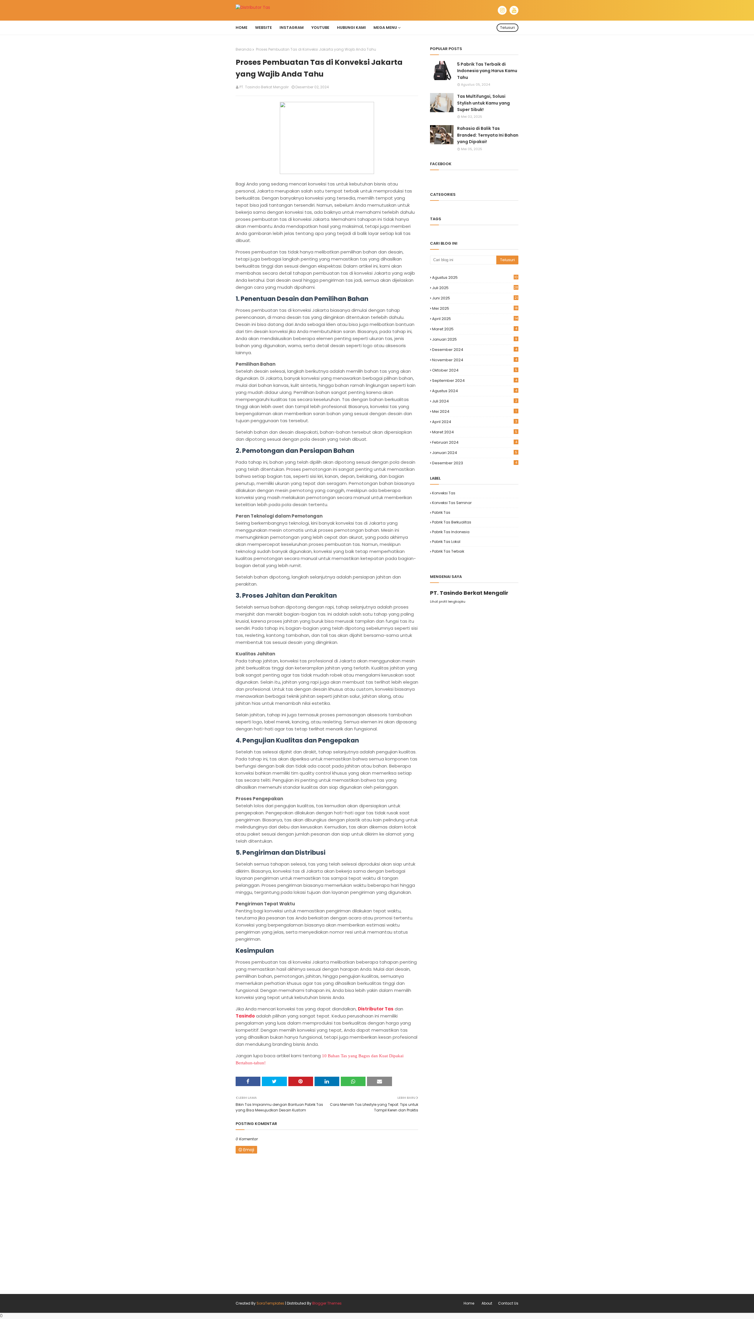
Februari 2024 (474, 442)
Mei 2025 (475, 308)
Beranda (244, 49)
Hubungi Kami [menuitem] (351, 27)
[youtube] (514, 10)
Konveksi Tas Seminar (452, 502)
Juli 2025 (475, 288)
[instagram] (502, 10)
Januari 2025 (474, 339)
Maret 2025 (474, 329)
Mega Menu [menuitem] (385, 27)
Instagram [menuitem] (292, 27)
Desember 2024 (474, 349)
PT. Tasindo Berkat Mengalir (264, 87)
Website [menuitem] (263, 27)
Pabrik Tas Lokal (446, 541)
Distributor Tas (375, 1009)
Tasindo (245, 1016)
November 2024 (474, 360)
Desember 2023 (474, 463)
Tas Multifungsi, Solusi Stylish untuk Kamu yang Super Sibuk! (483, 102)
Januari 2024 (474, 452)
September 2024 (474, 380)
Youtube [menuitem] (320, 27)
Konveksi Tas (443, 493)
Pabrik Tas (441, 512)
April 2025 (475, 319)
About (487, 1303)
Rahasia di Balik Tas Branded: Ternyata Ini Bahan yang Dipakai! (487, 135)
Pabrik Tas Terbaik (448, 551)
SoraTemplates (270, 1303)
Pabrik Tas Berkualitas (451, 522)
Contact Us (508, 1303)
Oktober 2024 (474, 370)
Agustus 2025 (475, 277)
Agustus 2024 (474, 391)
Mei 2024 (474, 411)
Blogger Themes (327, 1303)
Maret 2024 (474, 432)
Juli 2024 (474, 401)
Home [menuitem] (241, 27)
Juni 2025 (475, 298)
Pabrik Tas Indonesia (450, 531)
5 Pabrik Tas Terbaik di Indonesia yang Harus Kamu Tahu (487, 70)
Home (469, 1303)
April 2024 (474, 422)
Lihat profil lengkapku (447, 601)
